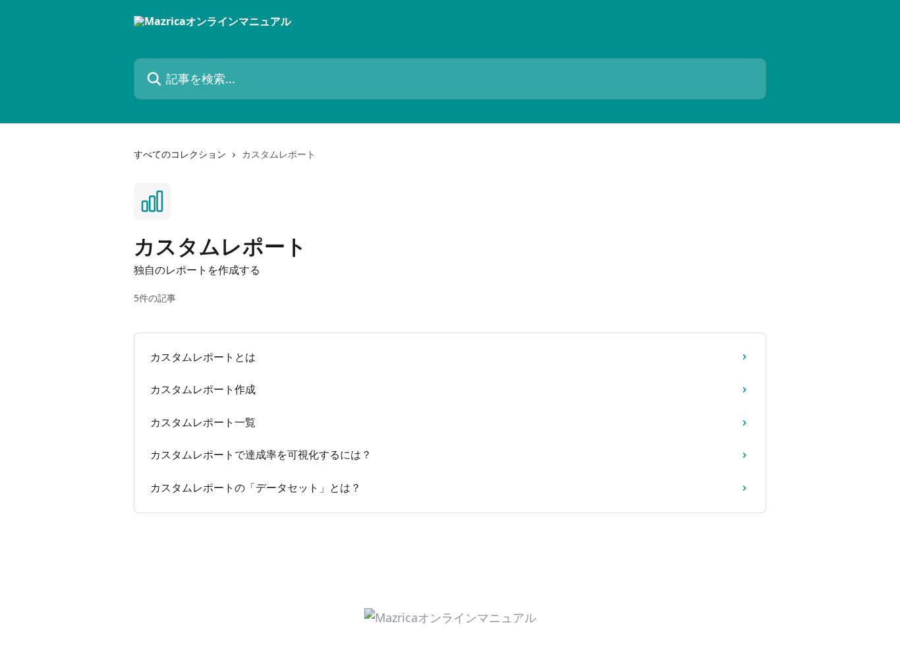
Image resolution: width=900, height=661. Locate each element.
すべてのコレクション (180, 154)
